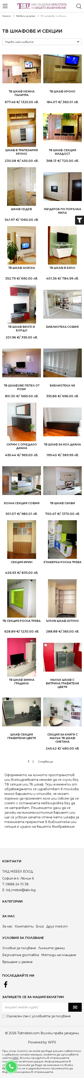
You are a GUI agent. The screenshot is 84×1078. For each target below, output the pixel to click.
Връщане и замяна (17, 962)
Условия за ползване (19, 948)
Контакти (24, 926)
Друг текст (57, 926)
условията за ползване (51, 1016)
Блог (40, 926)
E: (3, 890)
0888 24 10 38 (17, 1064)
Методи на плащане (58, 955)
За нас (7, 926)
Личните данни (51, 948)
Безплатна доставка (20, 955)
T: (3, 884)
